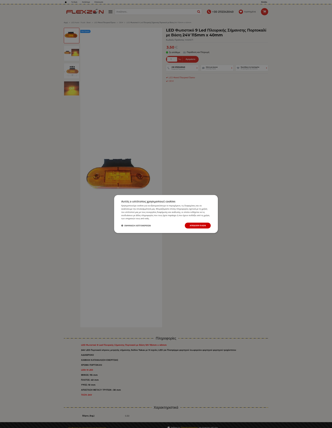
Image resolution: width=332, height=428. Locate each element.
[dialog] (166, 214)
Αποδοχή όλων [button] (198, 225)
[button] (136, 225)
